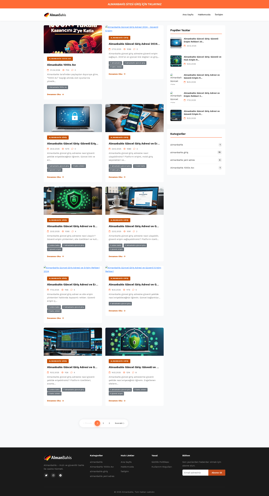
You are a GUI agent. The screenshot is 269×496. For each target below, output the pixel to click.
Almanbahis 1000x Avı (60, 59)
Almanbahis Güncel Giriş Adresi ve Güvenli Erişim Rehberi (146, 284)
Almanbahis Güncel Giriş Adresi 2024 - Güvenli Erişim (144, 43)
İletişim (219, 14)
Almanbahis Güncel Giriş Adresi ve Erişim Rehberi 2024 (145, 143)
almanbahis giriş (119, 38)
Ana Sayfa (188, 14)
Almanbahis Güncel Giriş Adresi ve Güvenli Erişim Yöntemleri (87, 226)
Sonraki (119, 423)
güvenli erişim (55, 170)
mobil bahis (140, 166)
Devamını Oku (54, 94)
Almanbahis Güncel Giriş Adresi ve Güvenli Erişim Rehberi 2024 (88, 367)
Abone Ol (217, 472)
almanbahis (116, 63)
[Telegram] (60, 475)
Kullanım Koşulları (162, 466)
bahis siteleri (116, 67)
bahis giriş (115, 170)
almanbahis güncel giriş (135, 63)
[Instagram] (53, 475)
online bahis (54, 245)
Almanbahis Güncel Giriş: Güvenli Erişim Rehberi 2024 (82, 143)
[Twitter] (46, 475)
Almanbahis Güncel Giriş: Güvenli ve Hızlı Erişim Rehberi (145, 367)
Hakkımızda (204, 14)
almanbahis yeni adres (102, 476)
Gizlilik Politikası (160, 462)
